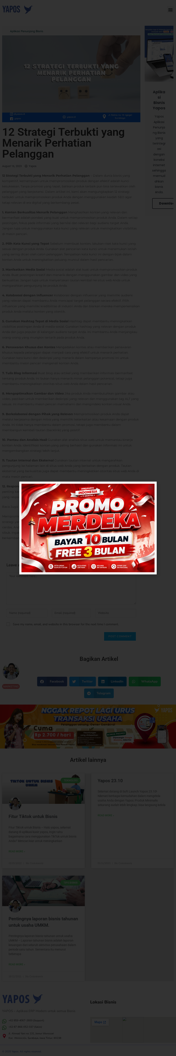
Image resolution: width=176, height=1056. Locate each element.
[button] (150, 487)
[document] (88, 528)
